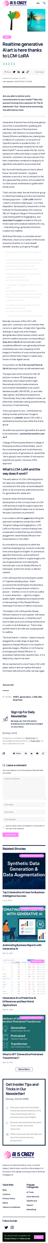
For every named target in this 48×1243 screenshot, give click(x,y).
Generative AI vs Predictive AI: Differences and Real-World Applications (19, 1001)
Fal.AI (16, 342)
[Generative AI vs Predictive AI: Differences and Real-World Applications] (24, 976)
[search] (33, 3)
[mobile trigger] (43, 3)
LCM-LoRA (28, 199)
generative (25, 696)
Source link (8, 684)
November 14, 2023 (34, 315)
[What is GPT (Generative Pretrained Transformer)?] (24, 1033)
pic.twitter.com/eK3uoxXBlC (18, 280)
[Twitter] (6, 1227)
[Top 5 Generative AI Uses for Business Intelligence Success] (24, 871)
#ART (16, 696)
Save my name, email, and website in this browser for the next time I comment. (25, 827)
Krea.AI (6, 342)
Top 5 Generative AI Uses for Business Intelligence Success (24, 894)
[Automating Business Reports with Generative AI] (24, 924)
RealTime (18, 700)
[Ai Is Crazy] (15, 3)
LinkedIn (18, 417)
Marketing (37, 961)
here (21, 110)
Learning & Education (31, 856)
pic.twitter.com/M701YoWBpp (18, 311)
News (6, 37)
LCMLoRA (37, 696)
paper (27, 518)
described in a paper (12, 220)
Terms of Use (25, 1238)
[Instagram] (12, 1227)
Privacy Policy (10, 1238)
